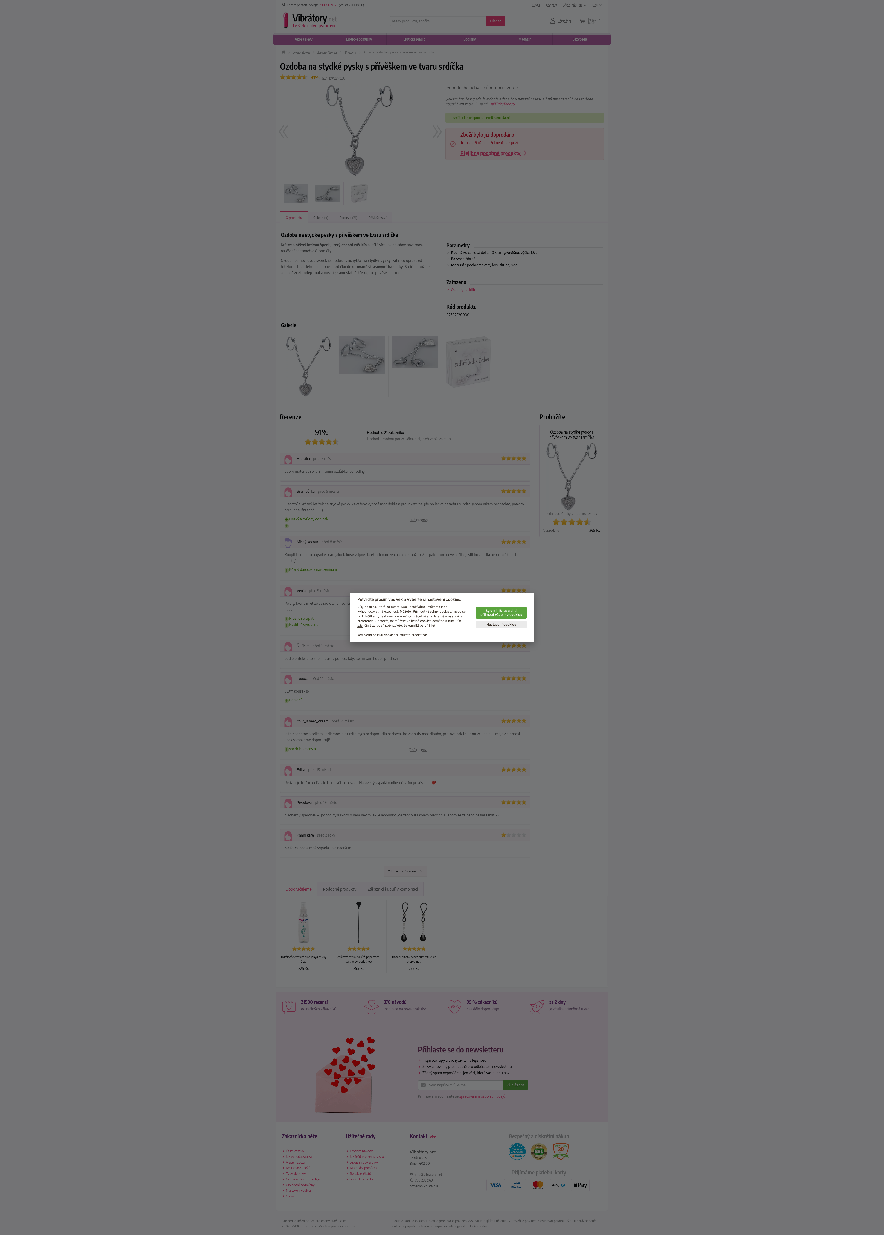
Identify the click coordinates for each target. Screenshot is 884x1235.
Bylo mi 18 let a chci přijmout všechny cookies (501, 612)
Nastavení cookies (501, 624)
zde (360, 625)
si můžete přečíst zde (412, 635)
